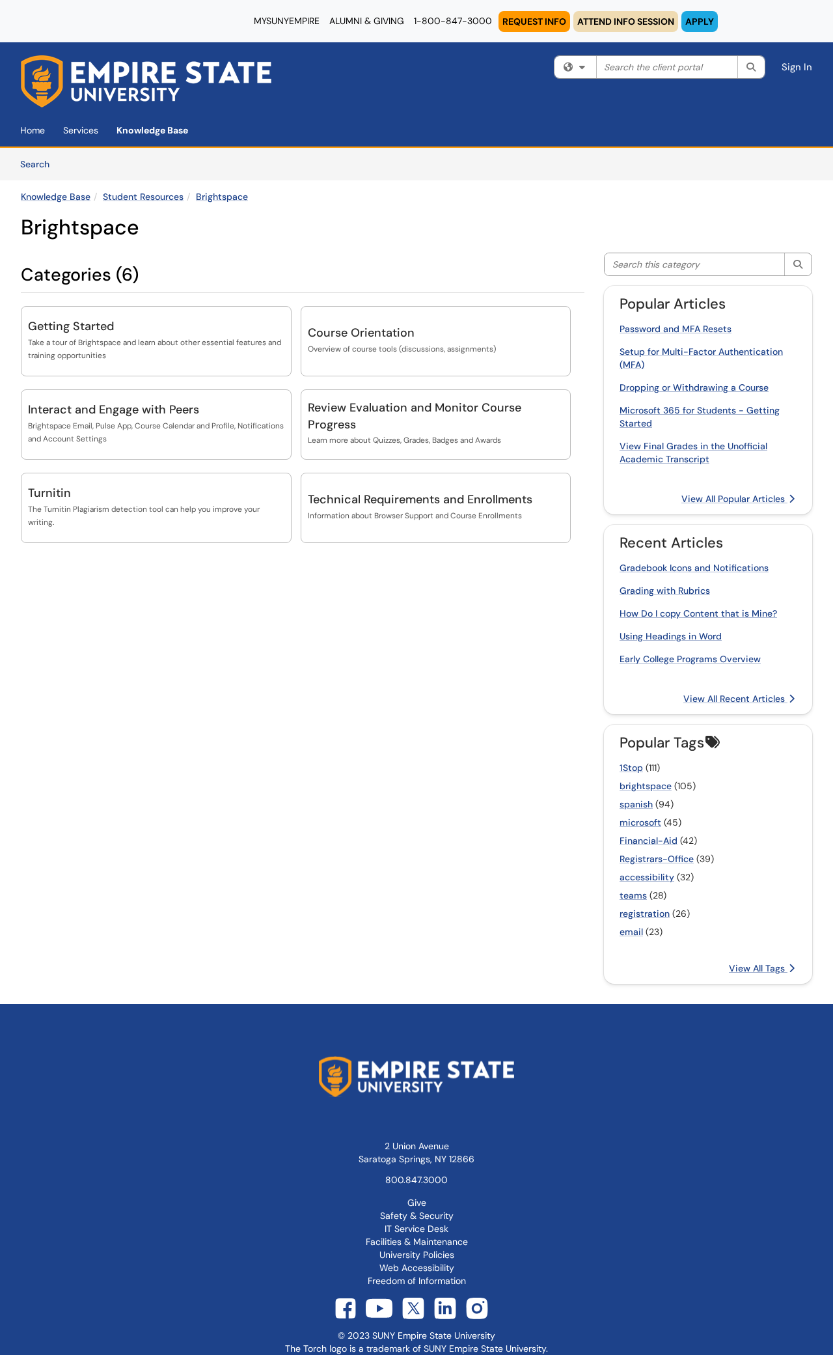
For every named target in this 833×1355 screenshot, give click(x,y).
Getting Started (71, 326)
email (631, 932)
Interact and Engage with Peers (113, 409)
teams (633, 895)
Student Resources (143, 197)
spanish (636, 804)
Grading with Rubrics (665, 590)
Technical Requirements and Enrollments (420, 499)
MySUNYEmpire (287, 21)
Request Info (534, 21)
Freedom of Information (417, 1281)
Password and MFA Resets (675, 329)
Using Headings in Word (671, 636)
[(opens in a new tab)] (146, 81)
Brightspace (222, 197)
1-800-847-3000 (453, 21)
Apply (699, 21)
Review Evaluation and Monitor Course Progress (414, 416)
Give (416, 1202)
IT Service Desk (416, 1229)
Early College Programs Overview (690, 659)
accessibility (647, 877)
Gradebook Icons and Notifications (694, 568)
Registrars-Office (657, 859)
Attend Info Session (625, 21)
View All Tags (758, 968)
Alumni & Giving (366, 21)
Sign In (797, 67)
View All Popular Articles (734, 499)
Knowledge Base (152, 130)
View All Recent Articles (735, 699)
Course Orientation (361, 333)
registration (645, 913)
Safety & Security (417, 1216)
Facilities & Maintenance (417, 1242)
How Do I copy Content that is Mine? (698, 613)
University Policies (416, 1255)
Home (32, 130)
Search (39, 164)
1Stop (631, 768)
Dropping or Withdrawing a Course (694, 387)
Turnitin (49, 493)
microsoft (640, 822)
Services (80, 130)
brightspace (646, 786)
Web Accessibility (416, 1268)
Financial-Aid (648, 840)
